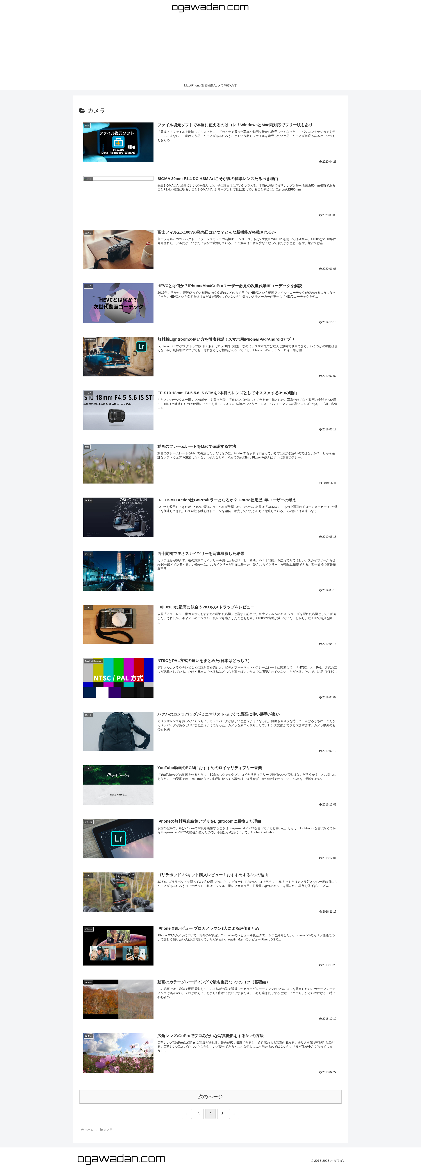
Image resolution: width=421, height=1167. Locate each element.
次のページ (210, 1096)
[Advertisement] (210, 48)
